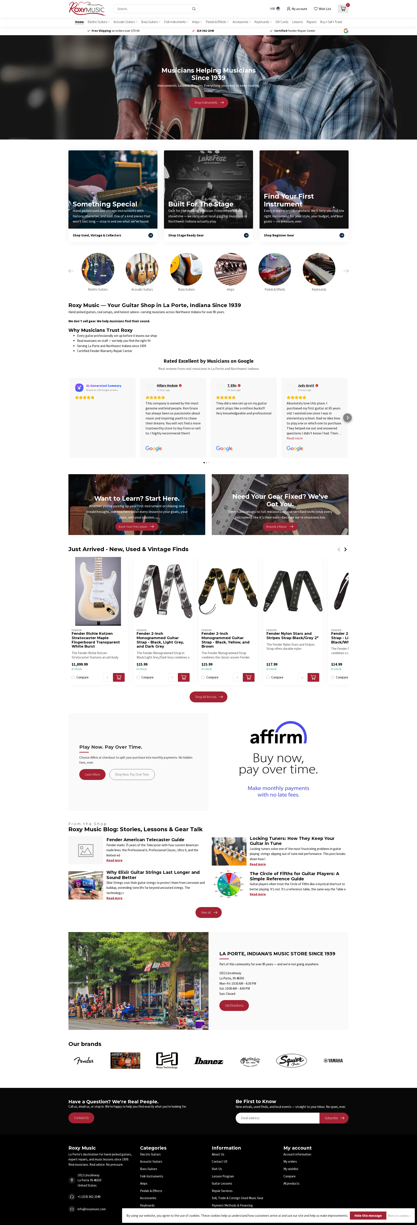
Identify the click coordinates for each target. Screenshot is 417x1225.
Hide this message (368, 1215)
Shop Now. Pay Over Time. (132, 774)
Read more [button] (224, 438)
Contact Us (81, 1118)
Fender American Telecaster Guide (145, 839)
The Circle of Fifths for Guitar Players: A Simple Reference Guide (294, 876)
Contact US (219, 1161)
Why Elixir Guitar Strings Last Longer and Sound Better (153, 875)
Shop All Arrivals (205, 697)
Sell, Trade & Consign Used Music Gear (237, 1198)
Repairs (311, 22)
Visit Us (217, 1169)
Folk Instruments (175, 22)
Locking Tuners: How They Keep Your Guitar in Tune (292, 841)
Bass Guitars (149, 22)
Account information (297, 1154)
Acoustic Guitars (124, 22)
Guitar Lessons (222, 1183)
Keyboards (262, 22)
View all (206, 912)
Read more (114, 860)
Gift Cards (281, 22)
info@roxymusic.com (92, 1209)
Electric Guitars (97, 22)
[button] (69, 417)
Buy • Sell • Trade (331, 22)
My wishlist (290, 1169)
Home (79, 22)
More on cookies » (399, 1216)
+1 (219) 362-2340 (89, 1197)
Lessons (297, 22)
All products (291, 1183)
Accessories (240, 22)
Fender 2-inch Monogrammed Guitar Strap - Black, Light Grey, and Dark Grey (160, 640)
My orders (290, 1161)
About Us (218, 1154)
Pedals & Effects (216, 22)
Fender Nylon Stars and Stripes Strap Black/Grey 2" (292, 636)
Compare (82, 677)
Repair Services (222, 1191)
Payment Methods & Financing (232, 1205)
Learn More (92, 774)
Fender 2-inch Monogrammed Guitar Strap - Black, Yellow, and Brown (226, 640)
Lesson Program (223, 1176)
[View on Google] (79, 387)
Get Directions (234, 1005)
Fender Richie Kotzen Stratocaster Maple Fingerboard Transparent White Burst (96, 640)
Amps (195, 22)
